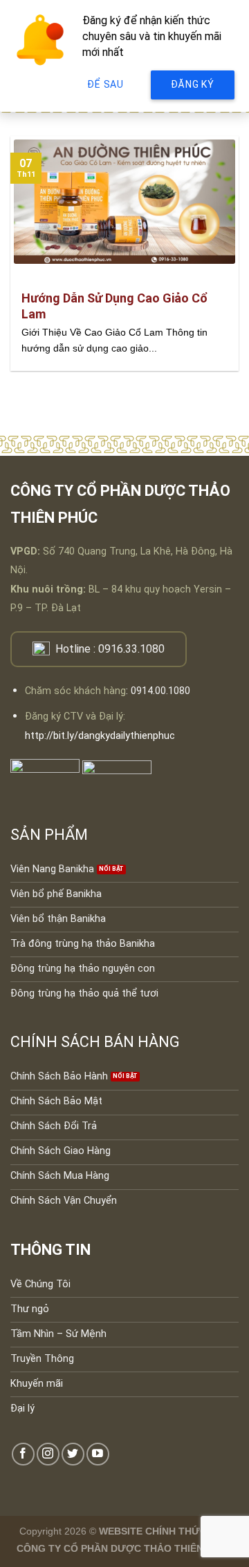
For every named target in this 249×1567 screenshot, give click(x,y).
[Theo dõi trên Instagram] (48, 1454)
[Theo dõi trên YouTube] (97, 1454)
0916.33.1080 (131, 648)
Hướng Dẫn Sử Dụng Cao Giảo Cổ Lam (114, 306)
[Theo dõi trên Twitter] (73, 1454)
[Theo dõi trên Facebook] (23, 1454)
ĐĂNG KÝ (192, 84)
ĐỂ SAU (105, 84)
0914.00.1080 (160, 691)
